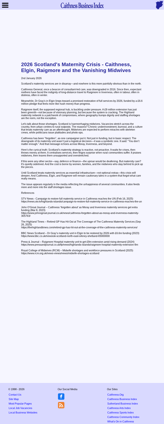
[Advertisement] (82, 35)
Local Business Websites (23, 412)
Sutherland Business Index (122, 403)
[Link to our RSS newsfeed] (61, 405)
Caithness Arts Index (119, 408)
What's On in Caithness (120, 421)
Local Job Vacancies (20, 408)
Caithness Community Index (123, 417)
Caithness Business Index (122, 399)
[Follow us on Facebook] (61, 398)
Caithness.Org (115, 394)
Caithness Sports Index (120, 412)
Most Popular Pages (20, 403)
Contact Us (15, 394)
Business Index (82, 5)
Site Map (14, 399)
